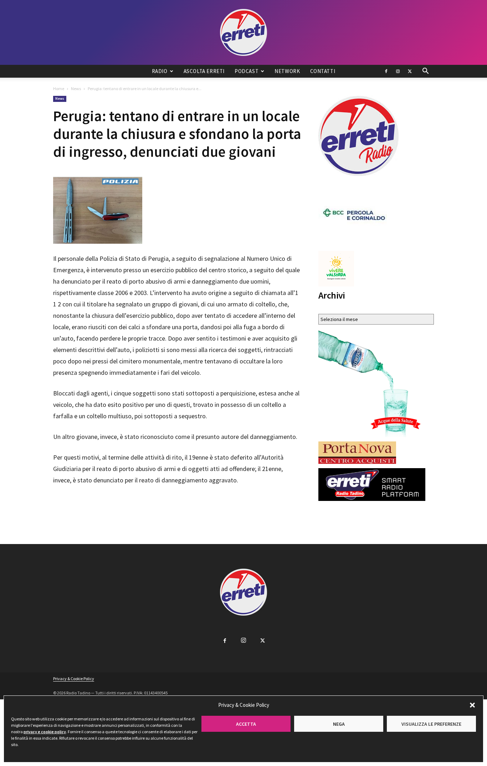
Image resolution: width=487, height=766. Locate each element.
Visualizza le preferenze (431, 724)
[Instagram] (398, 71)
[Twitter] (409, 71)
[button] (472, 705)
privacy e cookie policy (45, 731)
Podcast (246, 71)
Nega (339, 724)
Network (287, 71)
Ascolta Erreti (204, 71)
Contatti (322, 71)
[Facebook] (386, 71)
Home (58, 88)
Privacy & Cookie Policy (73, 678)
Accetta (246, 724)
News (76, 88)
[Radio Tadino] (243, 32)
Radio (160, 71)
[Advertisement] (177, 506)
